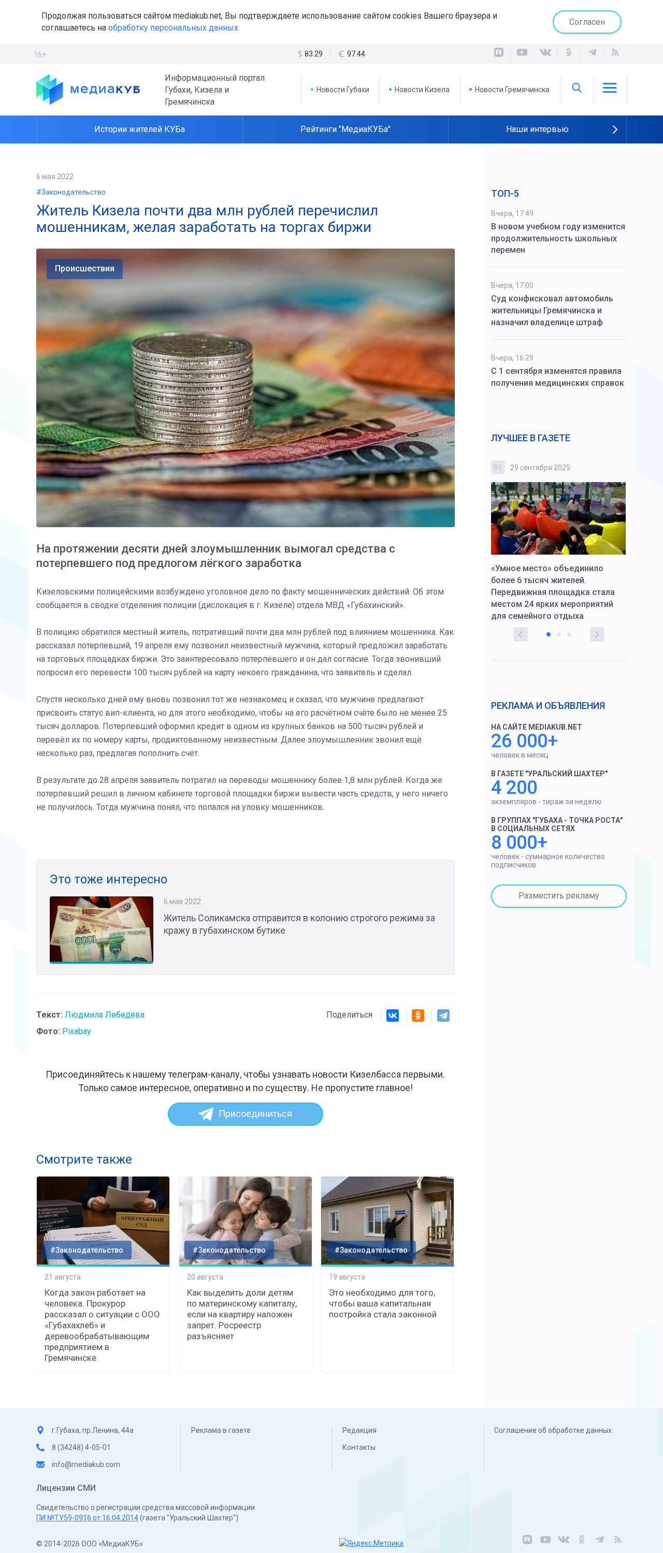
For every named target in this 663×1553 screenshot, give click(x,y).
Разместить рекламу (558, 896)
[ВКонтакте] (545, 54)
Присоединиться (255, 1113)
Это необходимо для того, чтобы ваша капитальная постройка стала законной (383, 1303)
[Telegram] (443, 1015)
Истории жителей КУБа (139, 129)
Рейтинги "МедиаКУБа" (345, 129)
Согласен (587, 22)
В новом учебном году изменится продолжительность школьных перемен (558, 238)
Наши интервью (537, 129)
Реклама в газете (221, 1430)
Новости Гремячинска (512, 89)
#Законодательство (71, 192)
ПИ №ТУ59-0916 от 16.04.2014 (87, 1518)
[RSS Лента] (615, 54)
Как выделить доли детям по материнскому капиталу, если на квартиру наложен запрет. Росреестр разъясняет (242, 1314)
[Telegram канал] (592, 54)
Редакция (359, 1430)
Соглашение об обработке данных (553, 1430)
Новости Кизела (422, 89)
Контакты (359, 1447)
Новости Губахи (342, 89)
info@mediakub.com (86, 1464)
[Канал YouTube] (522, 54)
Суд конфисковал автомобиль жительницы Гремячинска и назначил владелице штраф (552, 310)
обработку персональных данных (173, 28)
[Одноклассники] (568, 54)
